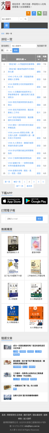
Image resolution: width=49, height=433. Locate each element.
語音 (39, 79)
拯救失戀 (32, 367)
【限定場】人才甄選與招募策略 (21, 64)
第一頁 (7, 182)
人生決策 (38, 351)
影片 (39, 112)
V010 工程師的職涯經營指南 (20, 158)
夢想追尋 (16, 354)
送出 (39, 219)
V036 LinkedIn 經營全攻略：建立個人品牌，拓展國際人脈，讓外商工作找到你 (21, 135)
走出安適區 (25, 379)
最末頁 (29, 186)
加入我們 (27, 419)
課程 (39, 64)
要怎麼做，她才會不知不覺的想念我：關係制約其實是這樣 (29, 362)
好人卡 (25, 367)
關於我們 (27, 415)
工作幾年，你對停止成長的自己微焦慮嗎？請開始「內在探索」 (28, 374)
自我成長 (31, 351)
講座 (39, 97)
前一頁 (17, 182)
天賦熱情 (23, 351)
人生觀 (15, 351)
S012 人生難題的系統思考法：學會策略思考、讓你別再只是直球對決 (21, 94)
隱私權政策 (37, 415)
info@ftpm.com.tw (31, 426)
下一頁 (20, 186)
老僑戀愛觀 (17, 367)
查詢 (15, 50)
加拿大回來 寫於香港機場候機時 (25, 395)
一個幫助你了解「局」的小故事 (25, 386)
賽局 (14, 389)
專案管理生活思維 (14, 415)
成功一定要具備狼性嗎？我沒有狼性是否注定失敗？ (29, 347)
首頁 (2, 34)
